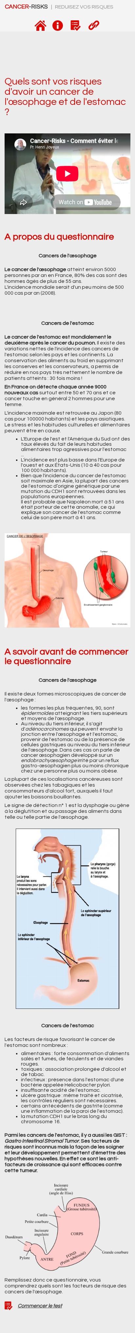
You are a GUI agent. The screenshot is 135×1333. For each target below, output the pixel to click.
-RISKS (27, 7)
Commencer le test (40, 1305)
